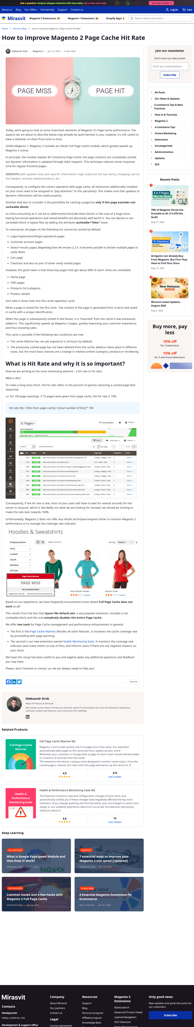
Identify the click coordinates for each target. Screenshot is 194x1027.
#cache (133, 681)
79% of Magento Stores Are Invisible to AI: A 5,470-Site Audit (167, 213)
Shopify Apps (115, 18)
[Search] (131, 17)
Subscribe (169, 75)
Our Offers (31, 9)
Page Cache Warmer (42, 631)
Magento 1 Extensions (83, 18)
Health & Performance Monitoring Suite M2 (67, 790)
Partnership (47, 9)
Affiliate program (92, 1017)
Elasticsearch (121, 1007)
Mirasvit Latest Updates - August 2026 (166, 303)
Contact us (77, 9)
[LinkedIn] (27, 717)
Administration (15, 850)
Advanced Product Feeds (128, 1012)
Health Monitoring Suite (78, 641)
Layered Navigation (125, 1017)
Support (62, 9)
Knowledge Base (91, 1022)
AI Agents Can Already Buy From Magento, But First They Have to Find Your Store (169, 259)
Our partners (57, 1008)
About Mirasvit (58, 1003)
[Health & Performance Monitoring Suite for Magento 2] (21, 803)
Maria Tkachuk (86, 905)
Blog (18, 9)
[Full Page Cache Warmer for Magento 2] (21, 754)
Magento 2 (38, 51)
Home (5, 28)
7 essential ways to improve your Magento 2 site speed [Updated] (104, 858)
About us (7, 9)
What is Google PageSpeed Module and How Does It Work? (36, 858)
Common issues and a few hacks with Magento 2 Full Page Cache (35, 897)
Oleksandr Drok (19, 51)
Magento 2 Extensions (44, 18)
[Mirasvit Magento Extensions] (13, 18)
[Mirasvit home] (25, 997)
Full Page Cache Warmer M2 (57, 741)
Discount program (92, 1013)
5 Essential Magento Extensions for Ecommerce (105, 897)
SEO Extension (122, 1022)
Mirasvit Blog (20, 28)
